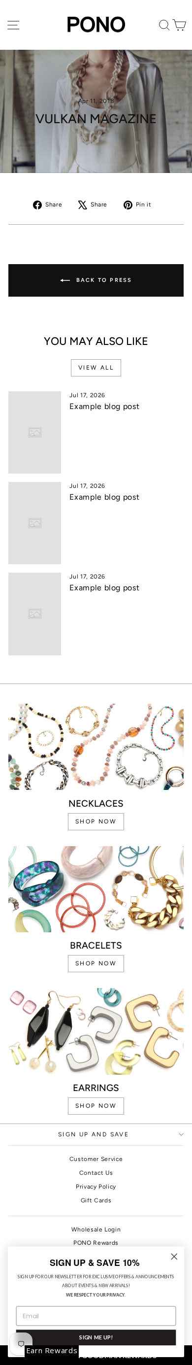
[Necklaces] (96, 747)
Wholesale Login (96, 1229)
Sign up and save (93, 1134)
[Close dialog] (174, 1256)
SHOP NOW (96, 821)
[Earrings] (96, 1031)
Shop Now (96, 1105)
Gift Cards (96, 1200)
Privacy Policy (96, 1186)
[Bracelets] (96, 889)
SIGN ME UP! (96, 1337)
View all (96, 367)
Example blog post (104, 406)
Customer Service (96, 1159)
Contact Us (96, 1172)
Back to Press (103, 280)
